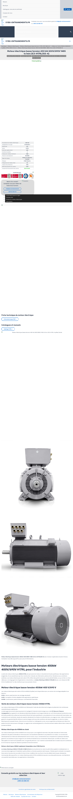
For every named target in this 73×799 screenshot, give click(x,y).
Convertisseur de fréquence (23, 31)
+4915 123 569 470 (38, 23)
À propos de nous (7, 13)
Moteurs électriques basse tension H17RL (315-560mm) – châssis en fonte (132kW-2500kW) (45, 46)
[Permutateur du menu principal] (70, 41)
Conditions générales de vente (27, 789)
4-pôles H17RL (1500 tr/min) (8, 48)
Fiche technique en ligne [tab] (13, 195)
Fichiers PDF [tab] (9, 197)
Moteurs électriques (21, 28)
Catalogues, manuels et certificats (12, 9)
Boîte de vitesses (20, 35)
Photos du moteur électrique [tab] (14, 199)
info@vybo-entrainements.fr (63, 21)
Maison (5, 2)
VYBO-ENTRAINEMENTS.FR (17, 22)
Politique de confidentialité (46, 789)
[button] (71, 32)
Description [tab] (9, 201)
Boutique (5, 5)
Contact (5, 16)
